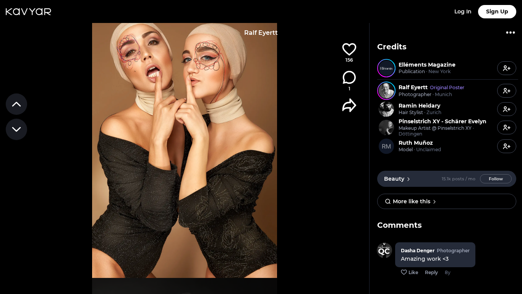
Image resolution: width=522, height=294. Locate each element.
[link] (436, 68)
